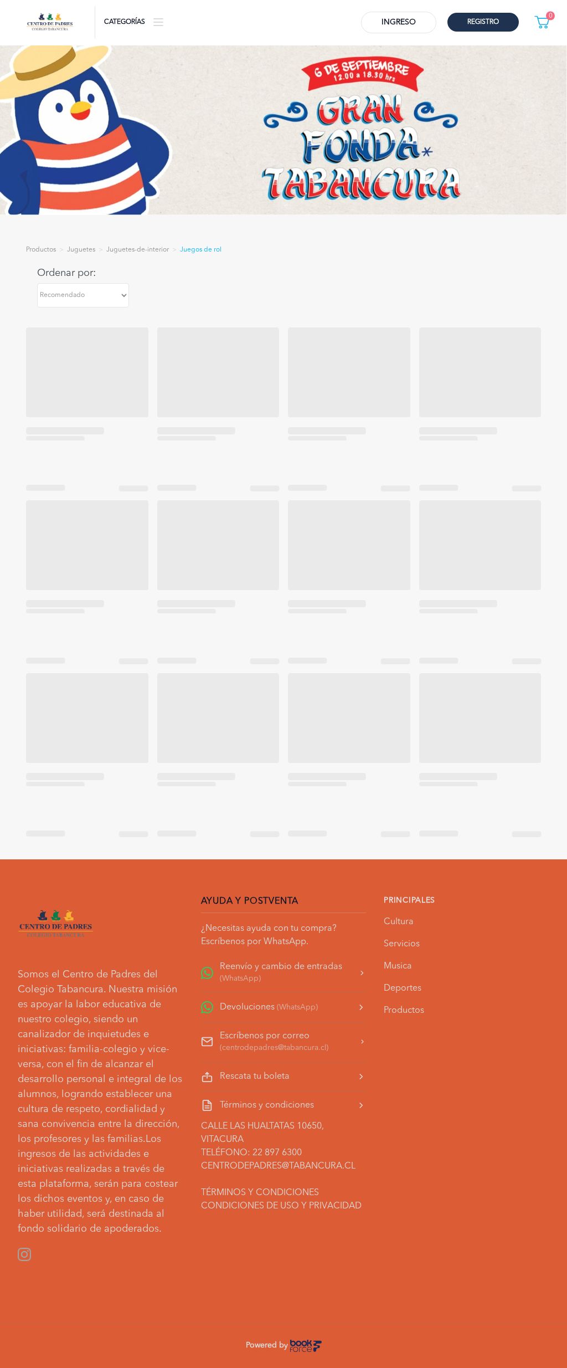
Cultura (399, 922)
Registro (483, 22)
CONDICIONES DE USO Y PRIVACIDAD (281, 1206)
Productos (404, 1010)
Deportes (402, 988)
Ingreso (399, 22)
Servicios (402, 944)
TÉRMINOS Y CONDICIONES (260, 1192)
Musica (398, 966)
